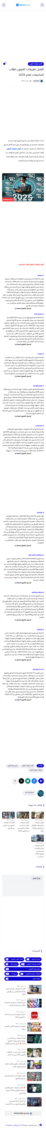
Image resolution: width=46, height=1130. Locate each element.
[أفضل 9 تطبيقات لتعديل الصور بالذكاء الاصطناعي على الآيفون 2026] (34, 989)
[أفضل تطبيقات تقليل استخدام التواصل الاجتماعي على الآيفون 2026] (23, 815)
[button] (34, 781)
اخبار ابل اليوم (33, 959)
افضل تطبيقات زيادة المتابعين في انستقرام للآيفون (15, 1077)
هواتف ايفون (23, 978)
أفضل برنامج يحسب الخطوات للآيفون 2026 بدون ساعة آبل (16, 1053)
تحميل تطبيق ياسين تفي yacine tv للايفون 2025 (15, 1016)
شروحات (11, 974)
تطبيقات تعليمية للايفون (36, 770)
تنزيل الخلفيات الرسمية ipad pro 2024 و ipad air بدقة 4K (15, 1004)
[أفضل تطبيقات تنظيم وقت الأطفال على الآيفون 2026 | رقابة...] (37, 815)
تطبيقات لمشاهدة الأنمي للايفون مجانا (15, 1028)
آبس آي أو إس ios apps (13, 1125)
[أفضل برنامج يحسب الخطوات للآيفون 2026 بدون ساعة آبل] (34, 1052)
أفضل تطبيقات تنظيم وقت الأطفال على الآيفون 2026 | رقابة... (38, 826)
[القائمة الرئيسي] (42, 5)
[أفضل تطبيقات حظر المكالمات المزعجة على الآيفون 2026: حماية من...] (37, 838)
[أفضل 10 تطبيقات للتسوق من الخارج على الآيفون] (8, 815)
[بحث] (3, 5)
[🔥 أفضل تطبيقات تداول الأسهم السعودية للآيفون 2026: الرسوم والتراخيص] (34, 1088)
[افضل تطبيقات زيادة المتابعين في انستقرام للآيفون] (34, 1076)
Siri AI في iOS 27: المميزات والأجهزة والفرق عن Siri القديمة (15, 1103)
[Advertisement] (23, 37)
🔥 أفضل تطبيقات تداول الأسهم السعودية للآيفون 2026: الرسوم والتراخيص (15, 1090)
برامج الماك (11, 964)
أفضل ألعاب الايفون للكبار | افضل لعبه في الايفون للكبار (15, 1065)
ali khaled (36, 81)
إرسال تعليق (36, 878)
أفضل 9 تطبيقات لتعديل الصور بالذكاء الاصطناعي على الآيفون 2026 (16, 992)
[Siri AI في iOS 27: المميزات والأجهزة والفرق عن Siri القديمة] (34, 1101)
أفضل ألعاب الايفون (14, 959)
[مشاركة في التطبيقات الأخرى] (15, 781)
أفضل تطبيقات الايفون (36, 64)
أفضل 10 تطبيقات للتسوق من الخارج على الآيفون (9, 825)
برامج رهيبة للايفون (13, 766)
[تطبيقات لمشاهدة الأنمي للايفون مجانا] (34, 1027)
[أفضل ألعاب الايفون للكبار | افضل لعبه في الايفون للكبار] (34, 1064)
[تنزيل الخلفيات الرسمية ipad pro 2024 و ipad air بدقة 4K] (34, 1003)
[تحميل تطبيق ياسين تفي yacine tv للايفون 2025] (34, 1015)
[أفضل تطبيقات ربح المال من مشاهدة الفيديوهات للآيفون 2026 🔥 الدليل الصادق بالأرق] (34, 1038)
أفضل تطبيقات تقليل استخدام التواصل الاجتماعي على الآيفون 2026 (23, 826)
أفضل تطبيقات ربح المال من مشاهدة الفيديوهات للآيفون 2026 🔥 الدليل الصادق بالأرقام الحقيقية (15, 1041)
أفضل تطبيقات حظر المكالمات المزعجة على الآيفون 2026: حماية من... (39, 851)
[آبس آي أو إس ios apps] (23, 5)
